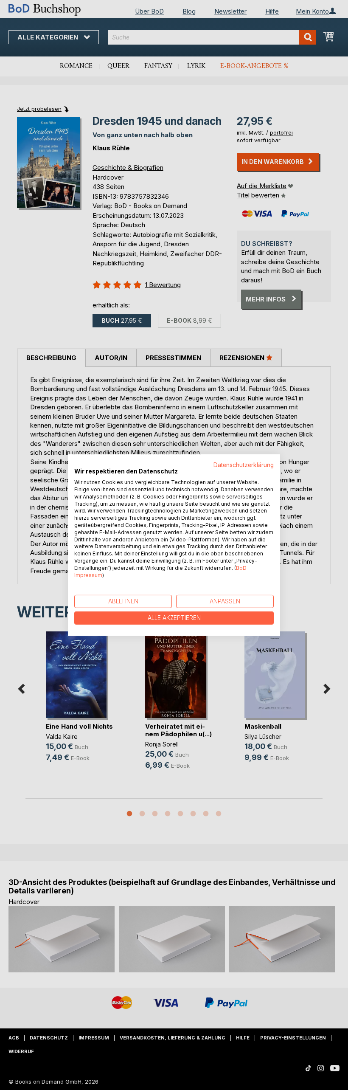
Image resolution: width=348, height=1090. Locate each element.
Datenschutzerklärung (243, 464)
